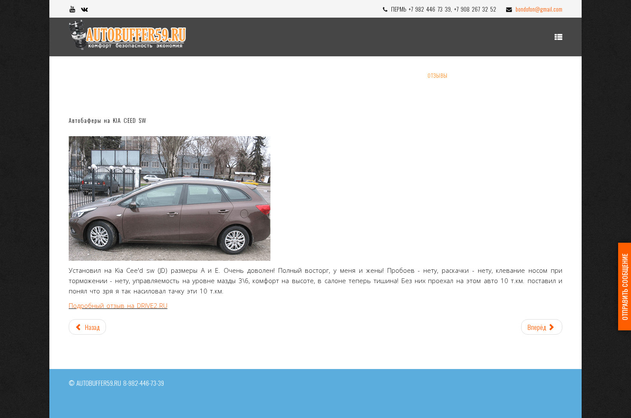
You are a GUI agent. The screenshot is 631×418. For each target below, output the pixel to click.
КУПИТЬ (406, 75)
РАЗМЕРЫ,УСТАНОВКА (351, 75)
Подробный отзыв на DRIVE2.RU (118, 305)
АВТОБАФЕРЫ (291, 75)
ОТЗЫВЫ (438, 75)
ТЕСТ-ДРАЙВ (542, 75)
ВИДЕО (468, 75)
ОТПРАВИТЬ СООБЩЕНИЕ (624, 286)
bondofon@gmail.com (539, 9)
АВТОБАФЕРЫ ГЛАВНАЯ (234, 75)
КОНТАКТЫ (502, 75)
